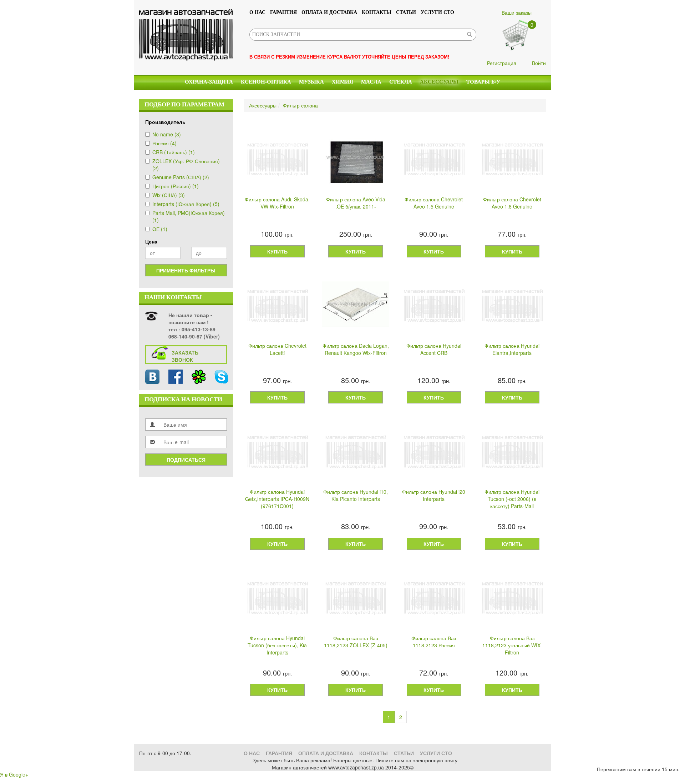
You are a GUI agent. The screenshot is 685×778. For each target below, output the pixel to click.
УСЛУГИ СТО (437, 12)
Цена (151, 241)
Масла (371, 82)
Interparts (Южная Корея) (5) (185, 203)
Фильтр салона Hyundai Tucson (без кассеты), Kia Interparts (277, 645)
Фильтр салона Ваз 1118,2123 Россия (433, 641)
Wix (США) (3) (168, 195)
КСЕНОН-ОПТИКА (266, 82)
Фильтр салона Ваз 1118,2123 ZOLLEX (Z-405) (355, 641)
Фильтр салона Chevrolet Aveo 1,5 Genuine (434, 203)
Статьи (406, 12)
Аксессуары (439, 82)
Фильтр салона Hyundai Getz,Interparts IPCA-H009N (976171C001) (277, 499)
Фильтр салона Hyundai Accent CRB (433, 349)
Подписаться (186, 459)
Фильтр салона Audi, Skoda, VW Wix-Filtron (277, 203)
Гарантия (283, 12)
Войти (539, 62)
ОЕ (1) (159, 228)
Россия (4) (164, 143)
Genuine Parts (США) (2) (180, 177)
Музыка (311, 82)
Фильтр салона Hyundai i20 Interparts (433, 495)
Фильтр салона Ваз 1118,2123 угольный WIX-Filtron (512, 645)
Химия (342, 82)
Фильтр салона (300, 105)
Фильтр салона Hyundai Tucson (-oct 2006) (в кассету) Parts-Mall (511, 499)
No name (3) (166, 134)
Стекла (400, 82)
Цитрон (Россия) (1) (175, 186)
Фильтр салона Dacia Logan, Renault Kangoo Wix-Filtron (356, 349)
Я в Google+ (14, 774)
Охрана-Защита (209, 82)
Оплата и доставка (329, 12)
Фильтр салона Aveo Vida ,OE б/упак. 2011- (355, 203)
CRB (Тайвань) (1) (173, 152)
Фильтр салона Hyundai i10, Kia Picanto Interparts (355, 495)
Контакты (376, 12)
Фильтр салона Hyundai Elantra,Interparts (511, 349)
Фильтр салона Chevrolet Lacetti (277, 349)
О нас (257, 12)
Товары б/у (483, 82)
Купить (277, 251)
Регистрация (501, 62)
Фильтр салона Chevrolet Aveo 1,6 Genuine (512, 203)
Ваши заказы (517, 12)
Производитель (165, 121)
